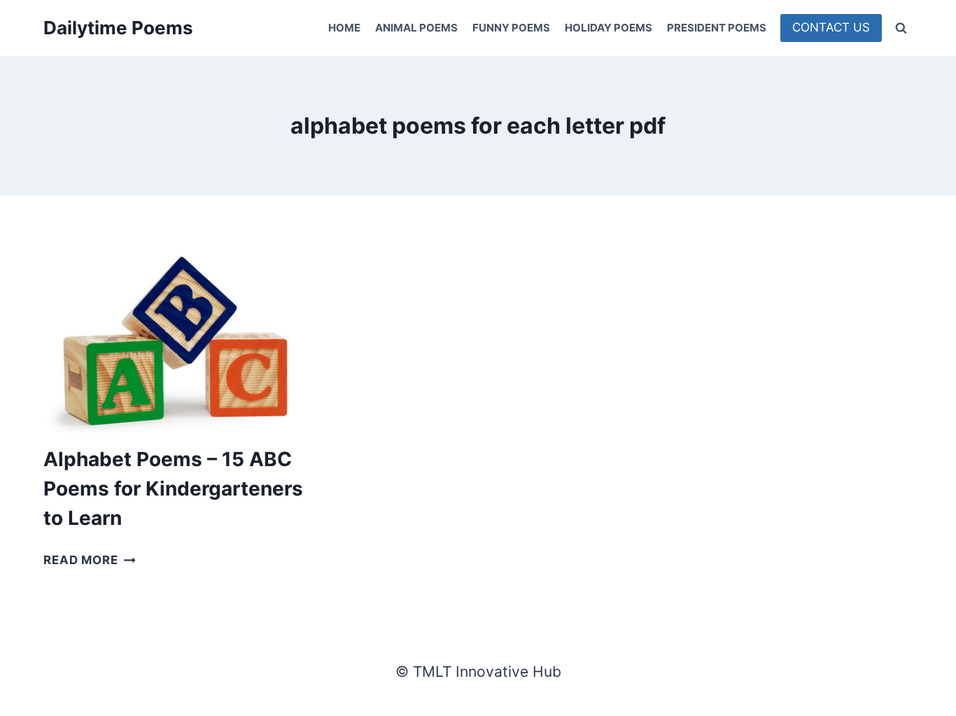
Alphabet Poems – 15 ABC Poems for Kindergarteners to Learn (173, 488)
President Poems (716, 27)
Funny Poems (511, 27)
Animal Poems (416, 27)
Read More (89, 560)
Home (344, 27)
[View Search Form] (901, 28)
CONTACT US (831, 27)
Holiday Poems (608, 27)
